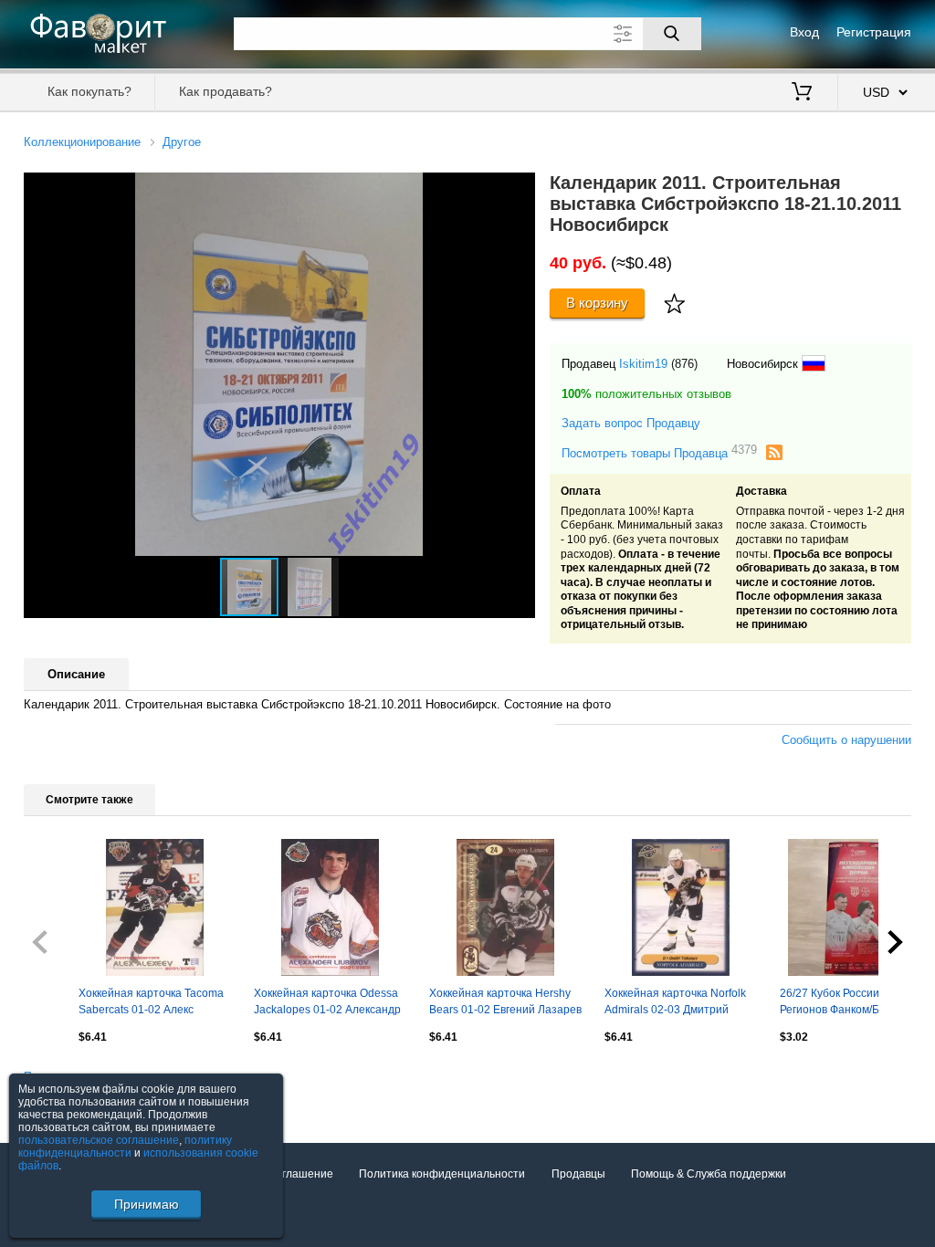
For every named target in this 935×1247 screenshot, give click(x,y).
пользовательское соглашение (98, 1140)
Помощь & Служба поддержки (708, 1174)
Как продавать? (225, 91)
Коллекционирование (82, 142)
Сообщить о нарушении (846, 740)
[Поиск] (672, 33)
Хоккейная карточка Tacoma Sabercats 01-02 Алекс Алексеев (151, 1003)
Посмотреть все (65, 1076)
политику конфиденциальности (125, 1146)
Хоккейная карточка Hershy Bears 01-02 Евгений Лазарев (505, 1001)
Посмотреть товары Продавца (659, 452)
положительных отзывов (646, 394)
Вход (804, 32)
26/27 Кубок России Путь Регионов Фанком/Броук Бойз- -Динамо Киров (843, 1003)
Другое (182, 142)
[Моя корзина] (801, 93)
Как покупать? (89, 91)
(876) (684, 364)
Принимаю (146, 1204)
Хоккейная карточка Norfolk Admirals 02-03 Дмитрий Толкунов (675, 1003)
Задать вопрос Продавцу (631, 423)
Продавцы (578, 1174)
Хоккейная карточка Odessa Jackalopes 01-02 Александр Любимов (327, 1003)
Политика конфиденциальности (442, 1174)
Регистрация (873, 32)
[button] (518, 189)
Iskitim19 (643, 364)
